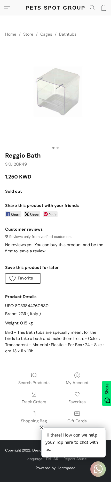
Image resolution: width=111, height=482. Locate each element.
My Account (77, 382)
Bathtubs (67, 34)
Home (10, 34)
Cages (46, 34)
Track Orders (34, 402)
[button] (55, 7)
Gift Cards (77, 421)
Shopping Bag (34, 421)
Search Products (34, 382)
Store (28, 34)
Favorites (77, 402)
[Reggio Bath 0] (55, 93)
